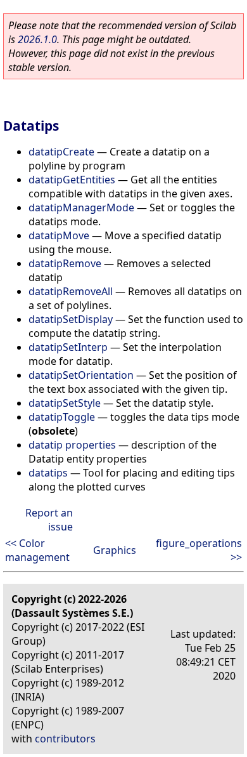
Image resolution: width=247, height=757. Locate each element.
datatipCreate (61, 152)
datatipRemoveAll (70, 291)
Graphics (114, 550)
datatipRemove (64, 263)
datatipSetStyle (64, 403)
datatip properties (72, 445)
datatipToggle (61, 417)
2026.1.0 (37, 39)
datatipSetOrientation (81, 375)
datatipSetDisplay (70, 319)
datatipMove (58, 235)
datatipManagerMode (81, 207)
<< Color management (37, 550)
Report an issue (49, 520)
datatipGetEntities (71, 180)
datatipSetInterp (68, 347)
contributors (65, 739)
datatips (48, 473)
